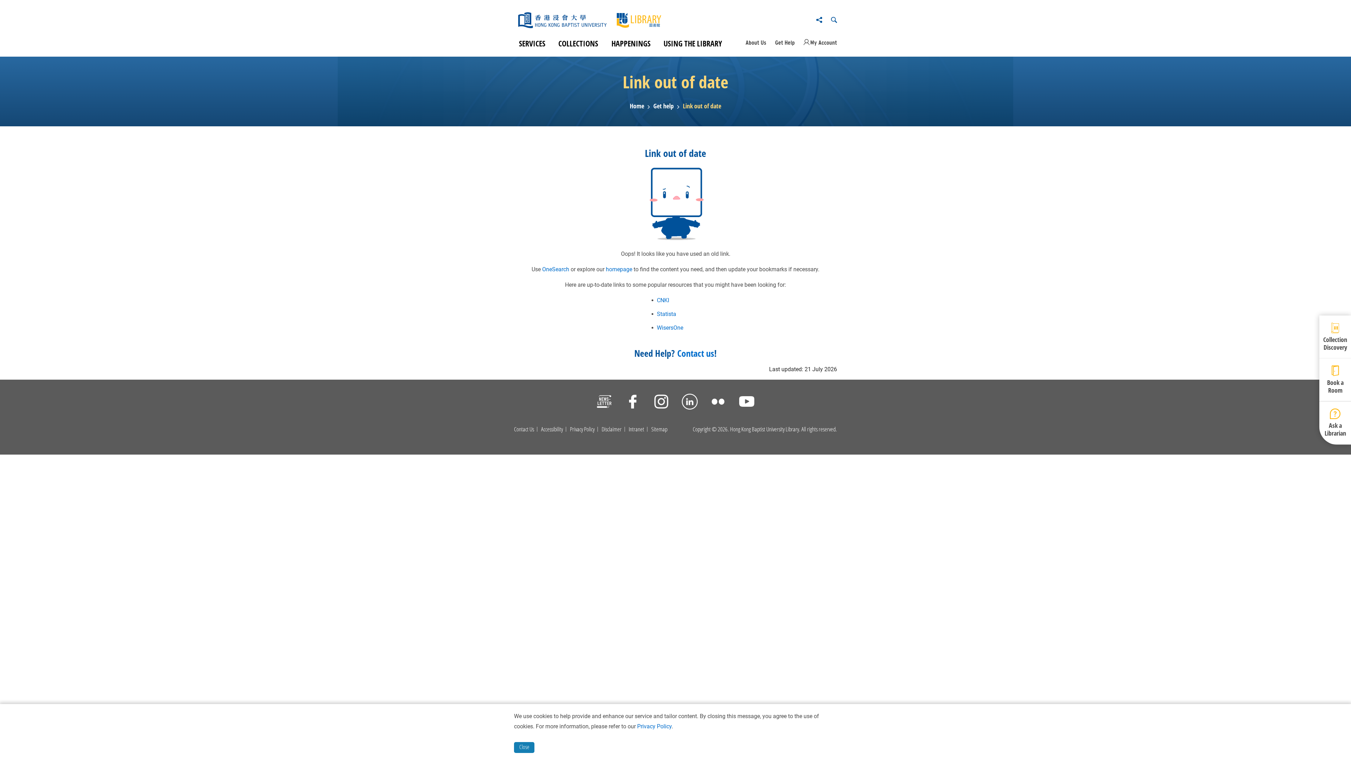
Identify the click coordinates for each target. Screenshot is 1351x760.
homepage (619, 269)
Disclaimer (612, 429)
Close (524, 747)
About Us (756, 42)
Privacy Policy (582, 429)
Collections (578, 43)
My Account (823, 42)
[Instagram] (661, 403)
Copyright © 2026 (710, 429)
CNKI (663, 300)
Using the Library (693, 43)
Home (637, 106)
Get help (663, 106)
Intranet (636, 429)
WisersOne (670, 327)
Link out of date (702, 106)
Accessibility (552, 429)
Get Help (785, 42)
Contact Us (524, 429)
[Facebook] (633, 403)
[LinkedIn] (690, 403)
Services (532, 43)
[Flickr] (718, 403)
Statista (666, 314)
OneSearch (555, 269)
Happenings (631, 43)
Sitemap (659, 429)
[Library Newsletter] (604, 403)
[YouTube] (747, 403)
